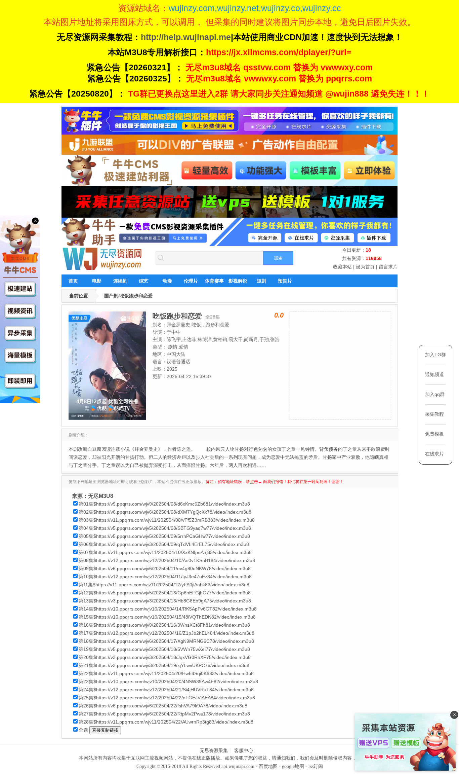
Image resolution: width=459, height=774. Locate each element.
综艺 (144, 281)
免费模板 (434, 434)
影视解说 (237, 281)
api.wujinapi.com (237, 766)
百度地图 (268, 766)
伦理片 (191, 281)
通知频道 (434, 374)
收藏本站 (342, 266)
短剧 (261, 281)
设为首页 (365, 266)
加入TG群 (435, 354)
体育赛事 (214, 281)
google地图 (293, 766)
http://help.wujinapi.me (186, 37)
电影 (96, 281)
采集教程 (434, 414)
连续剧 (120, 281)
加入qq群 (435, 394)
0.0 (279, 315)
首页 (73, 281)
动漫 (167, 281)
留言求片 (388, 266)
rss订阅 (315, 766)
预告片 (285, 281)
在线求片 (434, 453)
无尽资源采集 (214, 750)
